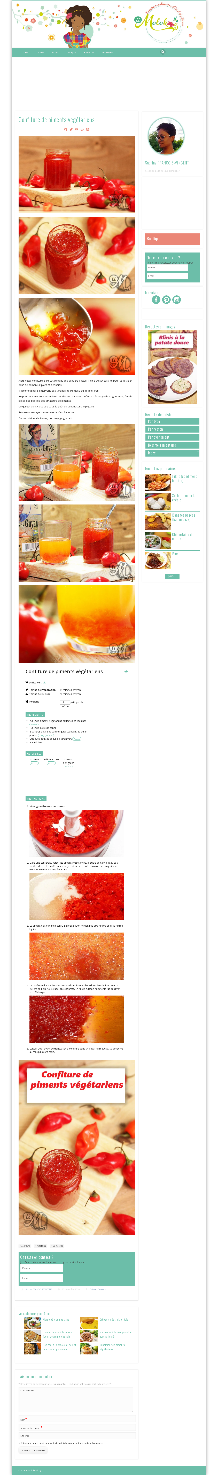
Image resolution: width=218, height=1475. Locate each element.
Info (41, 735)
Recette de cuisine (159, 414)
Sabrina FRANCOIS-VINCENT (38, 1289)
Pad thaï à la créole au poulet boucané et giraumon (59, 1347)
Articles (89, 52)
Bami (176, 553)
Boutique (153, 238)
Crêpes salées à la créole (114, 1319)
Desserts (102, 1289)
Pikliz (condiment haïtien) (184, 478)
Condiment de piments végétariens (112, 1347)
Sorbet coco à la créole (184, 497)
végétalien (41, 1245)
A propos (107, 52)
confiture (25, 1245)
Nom (23, 1419)
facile (43, 682)
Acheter (34, 724)
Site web (24, 1435)
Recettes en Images (160, 327)
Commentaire (27, 1390)
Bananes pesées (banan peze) (183, 517)
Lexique (71, 52)
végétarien (58, 1245)
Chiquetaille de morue (182, 536)
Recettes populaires (160, 468)
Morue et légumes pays (56, 1319)
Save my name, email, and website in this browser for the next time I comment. (62, 1443)
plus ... (172, 576)
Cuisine (23, 52)
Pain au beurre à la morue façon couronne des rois (57, 1334)
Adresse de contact (31, 1428)
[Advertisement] (109, 82)
